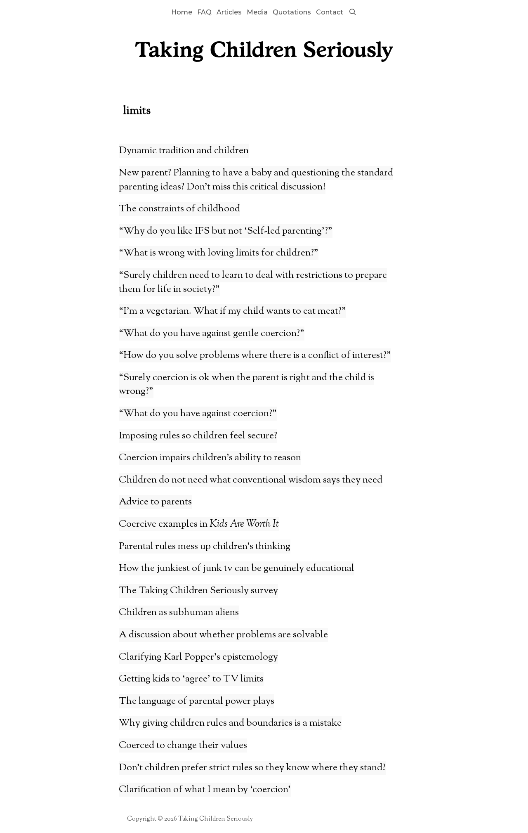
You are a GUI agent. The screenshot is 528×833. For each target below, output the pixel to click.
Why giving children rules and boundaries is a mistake (230, 723)
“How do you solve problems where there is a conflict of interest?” (255, 355)
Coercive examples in (199, 524)
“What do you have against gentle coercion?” (211, 334)
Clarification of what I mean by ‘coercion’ (205, 790)
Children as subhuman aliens (179, 613)
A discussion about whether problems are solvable (223, 635)
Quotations (292, 12)
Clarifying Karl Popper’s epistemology (198, 657)
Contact (329, 12)
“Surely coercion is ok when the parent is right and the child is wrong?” (246, 385)
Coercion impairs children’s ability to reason (210, 458)
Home (181, 12)
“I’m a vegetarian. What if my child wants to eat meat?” (232, 311)
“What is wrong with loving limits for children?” (218, 253)
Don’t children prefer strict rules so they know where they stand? (252, 768)
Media (257, 12)
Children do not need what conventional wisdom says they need (250, 480)
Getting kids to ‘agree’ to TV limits (191, 679)
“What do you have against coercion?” (198, 414)
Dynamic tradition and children (184, 151)
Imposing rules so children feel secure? (198, 436)
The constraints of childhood (179, 209)
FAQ (204, 12)
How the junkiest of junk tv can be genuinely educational (236, 568)
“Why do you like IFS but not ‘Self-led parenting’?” (225, 231)
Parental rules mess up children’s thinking (204, 547)
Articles (229, 12)
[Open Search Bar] (352, 12)
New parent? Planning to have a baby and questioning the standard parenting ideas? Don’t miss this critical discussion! (256, 180)
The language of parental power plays (196, 701)
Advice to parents (155, 502)
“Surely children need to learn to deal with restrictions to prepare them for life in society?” (253, 282)
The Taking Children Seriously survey (198, 591)
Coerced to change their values (183, 745)
